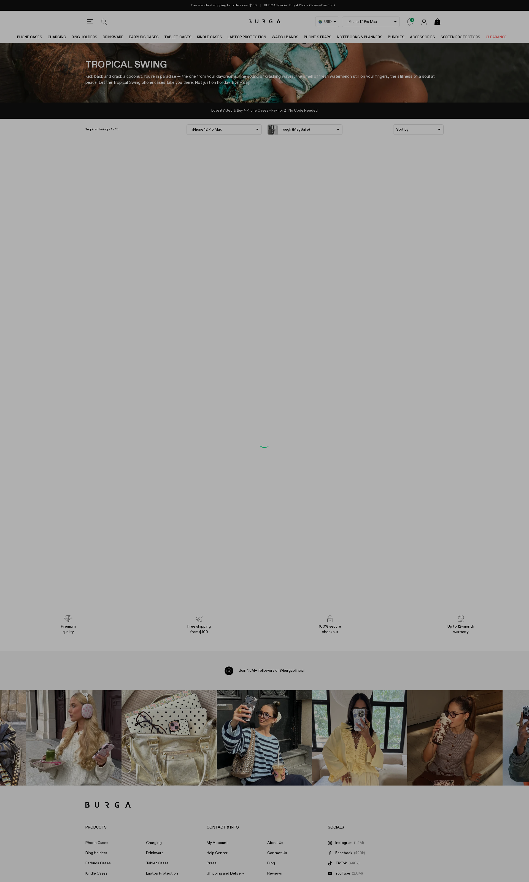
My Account (217, 843)
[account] (424, 21)
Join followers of (271, 671)
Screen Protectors (460, 37)
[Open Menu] (89, 21)
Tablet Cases (177, 37)
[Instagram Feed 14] (169, 738)
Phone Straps (317, 37)
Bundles (396, 37)
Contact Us (277, 853)
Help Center (217, 853)
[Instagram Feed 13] (74, 738)
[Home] (264, 21)
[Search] (104, 21)
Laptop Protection (247, 37)
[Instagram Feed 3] (455, 738)
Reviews (274, 873)
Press (212, 863)
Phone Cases (29, 37)
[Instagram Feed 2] (359, 738)
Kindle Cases (209, 37)
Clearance (496, 37)
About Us (275, 843)
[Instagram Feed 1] (264, 738)
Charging (57, 37)
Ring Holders (84, 37)
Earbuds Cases (144, 37)
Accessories (422, 37)
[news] (409, 21)
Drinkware (113, 37)
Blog (271, 863)
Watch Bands (285, 37)
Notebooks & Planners (359, 37)
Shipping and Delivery (225, 873)
